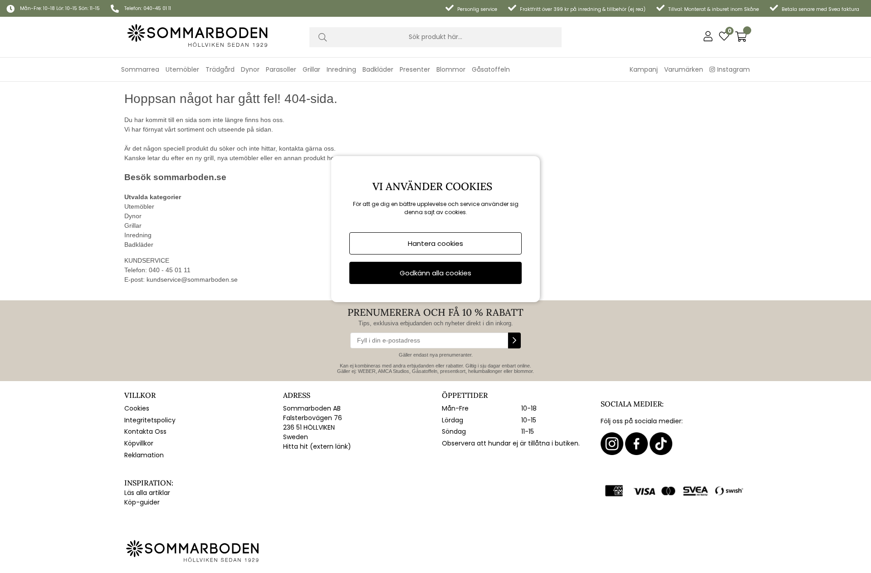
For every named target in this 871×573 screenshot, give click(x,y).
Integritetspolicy (150, 420)
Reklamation (144, 455)
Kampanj (644, 69)
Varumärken (683, 69)
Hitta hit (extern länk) (317, 446)
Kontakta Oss (145, 431)
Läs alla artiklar (147, 492)
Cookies (136, 408)
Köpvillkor (138, 443)
